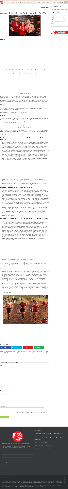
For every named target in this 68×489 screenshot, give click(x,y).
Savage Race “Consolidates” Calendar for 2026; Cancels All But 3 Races (49, 434)
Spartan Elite (19, 131)
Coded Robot (13, 477)
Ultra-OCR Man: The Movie (41, 442)
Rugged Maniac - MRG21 (60, 16)
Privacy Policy (5, 471)
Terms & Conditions (6, 468)
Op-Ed (20, 357)
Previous (43, 7)
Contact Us (4, 453)
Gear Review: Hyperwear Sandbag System (44, 448)
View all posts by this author (12, 367)
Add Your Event (5, 459)
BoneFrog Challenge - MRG (61, 19)
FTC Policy (41, 486)
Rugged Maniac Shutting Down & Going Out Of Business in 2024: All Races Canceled (50, 438)
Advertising (4, 462)
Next (47, 7)
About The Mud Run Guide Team (9, 456)
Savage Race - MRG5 (59, 17)
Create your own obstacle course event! (11, 465)
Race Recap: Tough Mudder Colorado (43, 445)
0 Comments (25, 357)
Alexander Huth (5, 357)
